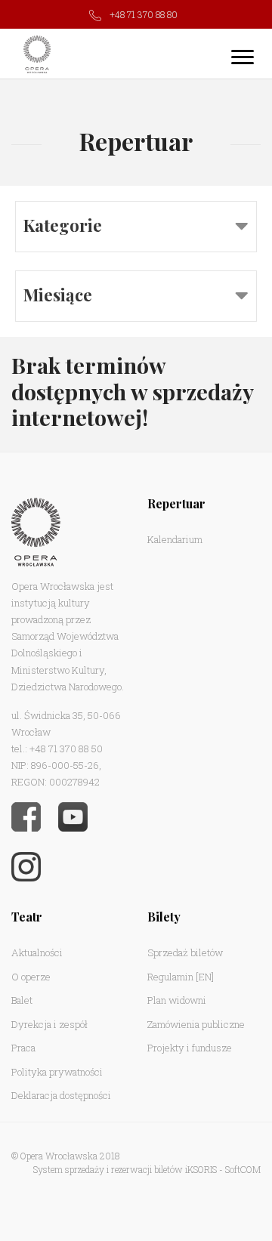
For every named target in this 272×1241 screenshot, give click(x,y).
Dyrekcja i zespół (49, 1024)
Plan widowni (176, 1000)
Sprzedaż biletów (185, 952)
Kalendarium (174, 539)
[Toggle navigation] (242, 56)
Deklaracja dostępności (61, 1095)
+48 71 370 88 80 (144, 14)
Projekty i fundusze (189, 1047)
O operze (31, 976)
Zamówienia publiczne (196, 1024)
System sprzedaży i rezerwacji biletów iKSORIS (125, 1169)
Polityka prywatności (57, 1072)
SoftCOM (243, 1169)
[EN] (205, 976)
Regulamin (170, 976)
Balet (21, 1000)
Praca (23, 1047)
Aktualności (37, 952)
